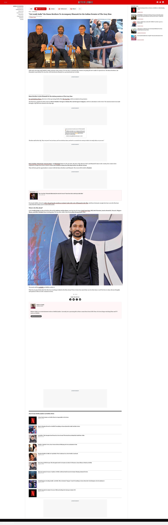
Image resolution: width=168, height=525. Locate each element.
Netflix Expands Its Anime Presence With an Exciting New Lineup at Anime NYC (57, 457)
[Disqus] (75, 338)
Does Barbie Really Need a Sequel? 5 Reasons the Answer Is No (150, 35)
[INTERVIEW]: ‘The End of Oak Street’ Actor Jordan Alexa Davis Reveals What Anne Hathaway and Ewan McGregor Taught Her (150, 15)
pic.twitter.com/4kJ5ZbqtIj (70, 134)
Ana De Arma (47, 163)
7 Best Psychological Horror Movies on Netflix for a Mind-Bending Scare (151, 9)
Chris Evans (40, 163)
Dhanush (57, 163)
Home (5, 2)
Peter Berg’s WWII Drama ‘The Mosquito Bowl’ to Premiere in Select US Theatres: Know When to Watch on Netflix (65, 429)
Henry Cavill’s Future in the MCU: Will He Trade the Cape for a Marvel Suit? (150, 22)
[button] (122, 67)
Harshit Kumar (140, 26)
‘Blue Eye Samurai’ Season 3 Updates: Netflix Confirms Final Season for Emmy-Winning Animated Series (63, 438)
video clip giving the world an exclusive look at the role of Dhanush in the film (66, 203)
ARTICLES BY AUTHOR (36, 316)
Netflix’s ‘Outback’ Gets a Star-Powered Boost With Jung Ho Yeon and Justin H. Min (57, 411)
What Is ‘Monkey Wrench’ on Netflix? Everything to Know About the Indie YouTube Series (59, 393)
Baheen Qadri (33, 17)
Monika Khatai (140, 12)
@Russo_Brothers (70, 131)
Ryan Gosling (32, 163)
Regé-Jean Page (85, 210)
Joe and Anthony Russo (35, 99)
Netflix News (34, 11)
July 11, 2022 (80, 136)
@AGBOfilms (80, 133)
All (31, 8)
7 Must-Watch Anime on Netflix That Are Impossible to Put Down (53, 384)
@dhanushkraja (81, 132)
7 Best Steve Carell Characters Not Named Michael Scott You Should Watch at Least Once (149, 29)
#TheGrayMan (82, 128)
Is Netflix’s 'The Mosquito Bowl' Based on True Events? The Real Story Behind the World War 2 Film (61, 402)
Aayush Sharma (140, 19)
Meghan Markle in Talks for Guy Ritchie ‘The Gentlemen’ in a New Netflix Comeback (58, 420)
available (41, 287)
